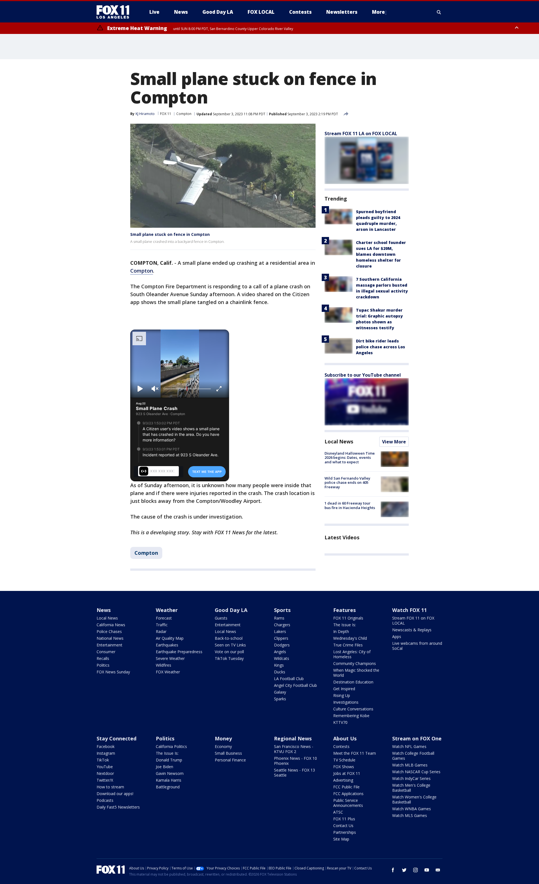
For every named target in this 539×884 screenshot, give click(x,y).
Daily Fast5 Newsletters (118, 807)
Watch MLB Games (410, 765)
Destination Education (353, 682)
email (437, 869)
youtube (426, 869)
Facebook (106, 746)
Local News (339, 441)
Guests (221, 618)
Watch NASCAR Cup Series (416, 771)
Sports (282, 610)
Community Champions (354, 663)
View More (394, 442)
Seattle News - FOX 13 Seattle (294, 772)
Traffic (162, 624)
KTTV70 (340, 722)
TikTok (103, 760)
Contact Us (343, 825)
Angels (280, 651)
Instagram (106, 753)
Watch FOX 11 (409, 610)
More (378, 12)
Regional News (293, 738)
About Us (345, 738)
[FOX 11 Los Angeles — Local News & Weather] (115, 12)
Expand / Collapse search (439, 12)
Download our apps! (115, 793)
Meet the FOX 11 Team (354, 753)
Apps (396, 636)
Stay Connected (116, 738)
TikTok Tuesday (229, 658)
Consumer (106, 651)
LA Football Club (289, 678)
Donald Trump (169, 760)
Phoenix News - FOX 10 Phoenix (295, 761)
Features (344, 610)
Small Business (228, 753)
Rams (279, 618)
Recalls (103, 658)
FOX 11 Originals (348, 618)
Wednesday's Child (350, 638)
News (104, 610)
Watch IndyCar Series (411, 778)
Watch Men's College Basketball (411, 787)
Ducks (279, 671)
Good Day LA (231, 610)
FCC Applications (348, 793)
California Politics (171, 746)
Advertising (343, 780)
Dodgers (282, 645)
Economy (223, 746)
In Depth (341, 631)
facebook (393, 869)
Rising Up (341, 695)
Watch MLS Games (409, 815)
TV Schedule (344, 760)
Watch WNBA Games (411, 808)
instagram (415, 869)
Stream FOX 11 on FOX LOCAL (413, 620)
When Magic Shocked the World (356, 672)
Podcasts (105, 800)
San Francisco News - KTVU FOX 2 (293, 749)
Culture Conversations (353, 709)
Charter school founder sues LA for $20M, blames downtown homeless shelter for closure (381, 254)
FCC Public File (346, 786)
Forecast (164, 618)
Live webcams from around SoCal (417, 646)
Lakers (280, 631)
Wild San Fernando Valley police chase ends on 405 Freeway (347, 482)
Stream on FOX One (417, 738)
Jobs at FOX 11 (346, 773)
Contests (341, 746)
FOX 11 (165, 113)
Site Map (341, 839)
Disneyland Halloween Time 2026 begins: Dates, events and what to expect (350, 457)
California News (111, 624)
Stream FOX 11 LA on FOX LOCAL (361, 133)
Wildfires (163, 665)
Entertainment (109, 645)
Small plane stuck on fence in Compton (170, 234)
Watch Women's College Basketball (414, 799)
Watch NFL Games (409, 746)
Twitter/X (105, 780)
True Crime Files (348, 645)
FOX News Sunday (113, 671)
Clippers (281, 638)
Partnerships (344, 832)
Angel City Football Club (295, 685)
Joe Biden (164, 766)
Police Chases (109, 631)
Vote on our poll (229, 651)
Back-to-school (229, 638)
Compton (183, 113)
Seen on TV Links (230, 645)
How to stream (110, 786)
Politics (103, 665)
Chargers (282, 624)
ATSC (338, 812)
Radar (161, 631)
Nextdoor (105, 773)
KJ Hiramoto (145, 113)
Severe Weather (170, 658)
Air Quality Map (170, 638)
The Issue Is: (344, 624)
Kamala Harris (168, 780)
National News (110, 638)
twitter (404, 869)
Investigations (345, 702)
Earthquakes (167, 645)
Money (223, 738)
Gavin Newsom (170, 773)
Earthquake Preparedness (179, 651)
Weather (167, 610)
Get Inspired (344, 688)
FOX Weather (168, 671)
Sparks (280, 698)
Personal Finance (230, 760)
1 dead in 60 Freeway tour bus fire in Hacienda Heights (350, 505)
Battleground (168, 786)
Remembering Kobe (351, 715)
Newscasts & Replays (411, 629)
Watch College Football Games (413, 756)
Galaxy (280, 692)
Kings (279, 665)
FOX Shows (343, 766)
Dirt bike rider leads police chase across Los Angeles (380, 346)
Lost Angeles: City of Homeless (352, 654)
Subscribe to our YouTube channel (363, 375)
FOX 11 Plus (344, 818)
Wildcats (281, 658)
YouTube (105, 766)
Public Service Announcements (348, 803)
